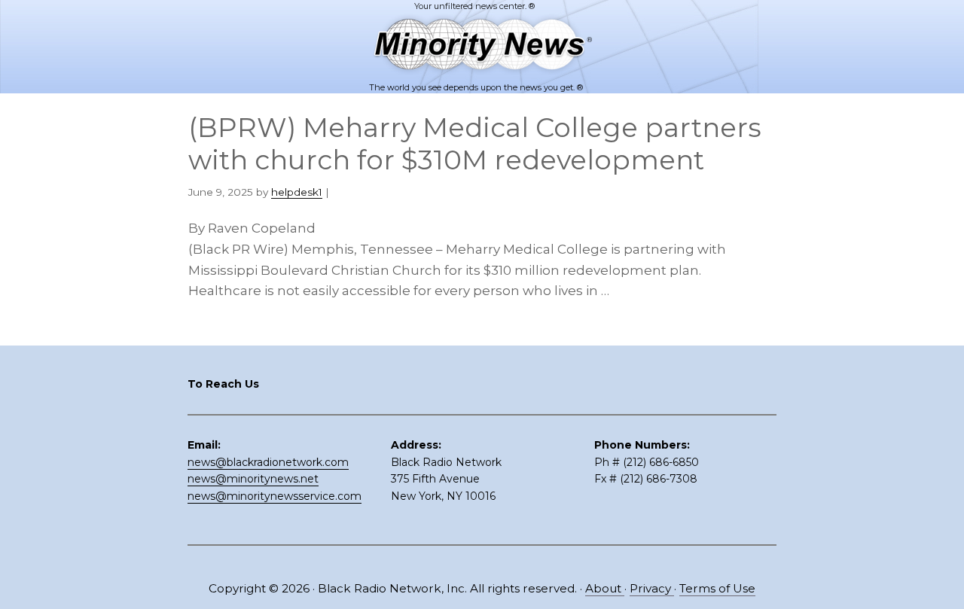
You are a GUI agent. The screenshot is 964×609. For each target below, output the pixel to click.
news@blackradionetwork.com (268, 462)
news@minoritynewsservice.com (275, 496)
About (604, 588)
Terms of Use (717, 588)
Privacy (652, 588)
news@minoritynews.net (253, 479)
